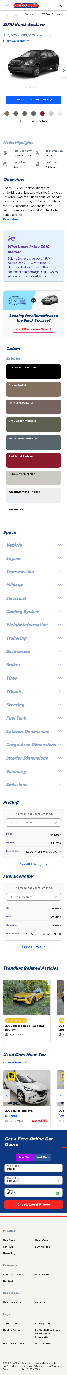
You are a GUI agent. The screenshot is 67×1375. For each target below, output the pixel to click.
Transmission (20, 571)
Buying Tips (42, 1246)
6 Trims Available (14, 41)
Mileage (14, 585)
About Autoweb (12, 1274)
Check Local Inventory (31, 99)
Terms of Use (11, 1323)
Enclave (29, 14)
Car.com (40, 1302)
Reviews (8, 1246)
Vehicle (14, 545)
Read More (11, 219)
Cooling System (22, 611)
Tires (11, 678)
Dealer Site (42, 1274)
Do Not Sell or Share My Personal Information (47, 1333)
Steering (15, 704)
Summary (16, 771)
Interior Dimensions (27, 758)
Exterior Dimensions (27, 731)
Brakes (13, 664)
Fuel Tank (16, 718)
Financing (9, 1253)
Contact (8, 1281)
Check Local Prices (33, 1205)
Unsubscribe (43, 1343)
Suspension (18, 651)
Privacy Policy (44, 1323)
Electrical (16, 598)
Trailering (16, 638)
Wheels (14, 691)
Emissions (16, 784)
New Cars (24, 1157)
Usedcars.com (12, 1302)
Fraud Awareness (14, 1343)
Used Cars (42, 1157)
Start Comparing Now (31, 329)
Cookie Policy (11, 1330)
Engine (13, 558)
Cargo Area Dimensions (31, 744)
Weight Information (26, 625)
